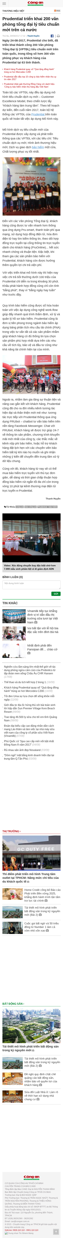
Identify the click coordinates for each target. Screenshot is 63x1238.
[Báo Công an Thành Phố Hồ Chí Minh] (35, 3)
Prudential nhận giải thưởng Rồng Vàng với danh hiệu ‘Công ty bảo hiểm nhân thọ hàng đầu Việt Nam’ (29, 85)
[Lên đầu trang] (56, 1232)
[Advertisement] (31, 796)
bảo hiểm (38, 147)
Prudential (38, 114)
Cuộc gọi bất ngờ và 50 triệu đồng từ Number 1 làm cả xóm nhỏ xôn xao (41, 927)
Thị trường (11, 831)
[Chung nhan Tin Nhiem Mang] (19, 1233)
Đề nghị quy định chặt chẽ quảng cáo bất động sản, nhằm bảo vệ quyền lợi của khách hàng (40, 1080)
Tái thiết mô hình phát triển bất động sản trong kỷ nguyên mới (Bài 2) (42, 911)
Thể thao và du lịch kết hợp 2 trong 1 (25, 682)
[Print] (58, 36)
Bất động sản (12, 1003)
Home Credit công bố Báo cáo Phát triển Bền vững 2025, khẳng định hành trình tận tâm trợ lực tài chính (42, 895)
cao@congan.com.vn (20, 1221)
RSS (58, 11)
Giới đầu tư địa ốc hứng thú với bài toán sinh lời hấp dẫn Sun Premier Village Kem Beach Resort (29, 708)
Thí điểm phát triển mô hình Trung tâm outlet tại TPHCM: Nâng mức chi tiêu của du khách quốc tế (30, 877)
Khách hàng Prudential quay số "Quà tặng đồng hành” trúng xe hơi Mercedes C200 (29, 70)
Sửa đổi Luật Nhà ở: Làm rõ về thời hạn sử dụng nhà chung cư (41, 1096)
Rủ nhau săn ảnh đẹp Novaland (22, 750)
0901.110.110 (32, 1230)
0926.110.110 (19, 1230)
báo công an (30, 507)
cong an (19, 507)
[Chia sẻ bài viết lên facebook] (52, 36)
